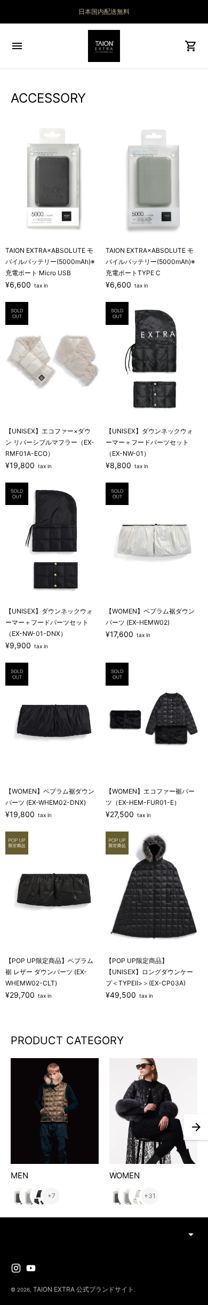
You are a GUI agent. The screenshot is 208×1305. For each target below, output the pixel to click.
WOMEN (124, 1175)
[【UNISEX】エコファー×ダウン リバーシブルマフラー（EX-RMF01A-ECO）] (53, 360)
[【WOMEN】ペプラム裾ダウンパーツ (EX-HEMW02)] (154, 541)
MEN (19, 1175)
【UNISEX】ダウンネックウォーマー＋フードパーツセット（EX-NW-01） (149, 442)
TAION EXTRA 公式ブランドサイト (83, 1289)
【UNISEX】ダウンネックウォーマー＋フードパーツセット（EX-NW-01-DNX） (49, 622)
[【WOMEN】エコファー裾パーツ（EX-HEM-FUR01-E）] (154, 721)
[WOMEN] (153, 1111)
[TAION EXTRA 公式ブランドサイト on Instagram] (16, 1268)
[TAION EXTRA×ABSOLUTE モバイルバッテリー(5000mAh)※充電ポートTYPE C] (154, 180)
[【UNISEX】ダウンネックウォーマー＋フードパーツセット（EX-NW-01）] (154, 360)
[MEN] (55, 1111)
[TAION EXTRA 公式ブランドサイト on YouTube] (31, 1268)
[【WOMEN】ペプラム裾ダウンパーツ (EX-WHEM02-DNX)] (53, 721)
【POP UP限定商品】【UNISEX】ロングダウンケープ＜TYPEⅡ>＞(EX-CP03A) (149, 972)
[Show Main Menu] (17, 46)
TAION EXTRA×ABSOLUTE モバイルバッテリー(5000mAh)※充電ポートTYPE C (150, 261)
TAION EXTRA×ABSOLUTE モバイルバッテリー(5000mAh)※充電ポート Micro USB (50, 261)
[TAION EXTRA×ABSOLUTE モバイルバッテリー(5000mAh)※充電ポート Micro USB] (53, 180)
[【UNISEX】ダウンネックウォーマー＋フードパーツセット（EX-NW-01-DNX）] (53, 541)
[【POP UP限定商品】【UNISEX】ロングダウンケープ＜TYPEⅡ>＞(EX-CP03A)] (154, 890)
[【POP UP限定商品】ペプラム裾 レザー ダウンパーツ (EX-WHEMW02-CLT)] (53, 890)
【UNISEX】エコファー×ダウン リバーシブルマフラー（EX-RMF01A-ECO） (49, 442)
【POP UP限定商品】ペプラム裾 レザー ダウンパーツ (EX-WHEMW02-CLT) (49, 972)
